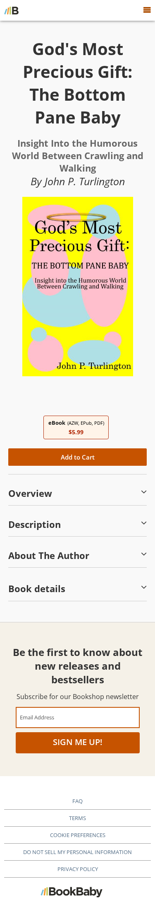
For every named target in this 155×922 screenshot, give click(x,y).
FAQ (77, 801)
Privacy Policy (77, 869)
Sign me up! (78, 742)
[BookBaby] (11, 10)
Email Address (37, 717)
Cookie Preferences (77, 835)
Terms (77, 818)
